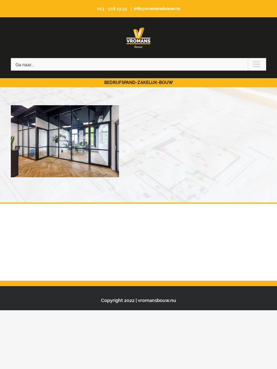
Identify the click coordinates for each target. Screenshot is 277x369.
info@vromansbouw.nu (157, 8)
